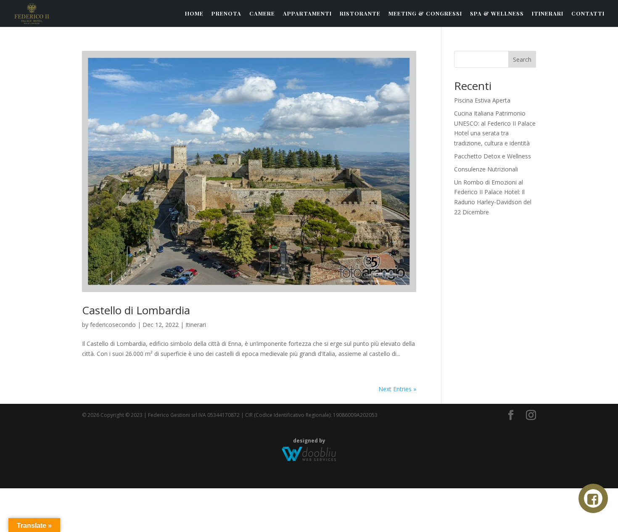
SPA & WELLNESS (497, 14)
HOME (194, 14)
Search (522, 59)
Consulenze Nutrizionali (486, 169)
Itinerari (195, 325)
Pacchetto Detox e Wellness (492, 156)
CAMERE (262, 14)
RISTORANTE (360, 14)
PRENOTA (226, 14)
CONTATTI (588, 14)
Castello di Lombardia (136, 310)
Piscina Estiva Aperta (482, 100)
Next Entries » (397, 389)
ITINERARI (547, 14)
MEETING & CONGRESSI (425, 14)
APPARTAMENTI (307, 14)
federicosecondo (113, 325)
